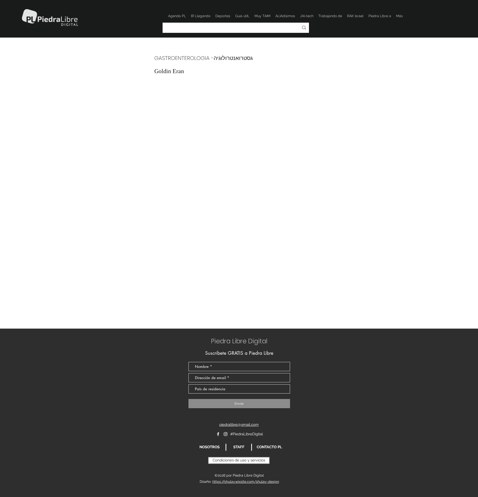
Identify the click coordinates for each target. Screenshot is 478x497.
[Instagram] (225, 434)
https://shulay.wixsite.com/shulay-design (245, 482)
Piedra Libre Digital (239, 341)
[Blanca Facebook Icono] (218, 434)
